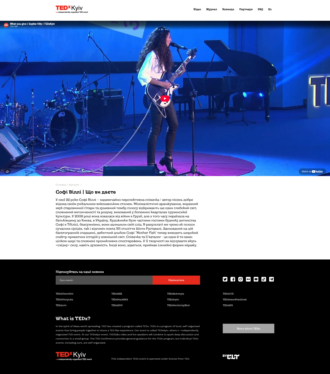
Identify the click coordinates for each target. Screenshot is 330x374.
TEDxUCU (228, 293)
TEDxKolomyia (175, 293)
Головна (61, 184)
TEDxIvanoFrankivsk (235, 299)
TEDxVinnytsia (64, 299)
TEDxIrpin (173, 299)
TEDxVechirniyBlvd (178, 305)
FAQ (260, 9)
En (270, 9)
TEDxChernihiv (64, 293)
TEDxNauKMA (119, 299)
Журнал (211, 9)
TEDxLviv (61, 305)
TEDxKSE (116, 293)
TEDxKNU (117, 305)
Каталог (74, 184)
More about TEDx (248, 328)
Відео (197, 9)
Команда (228, 9)
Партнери (246, 9)
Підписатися (176, 280)
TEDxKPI (228, 305)
